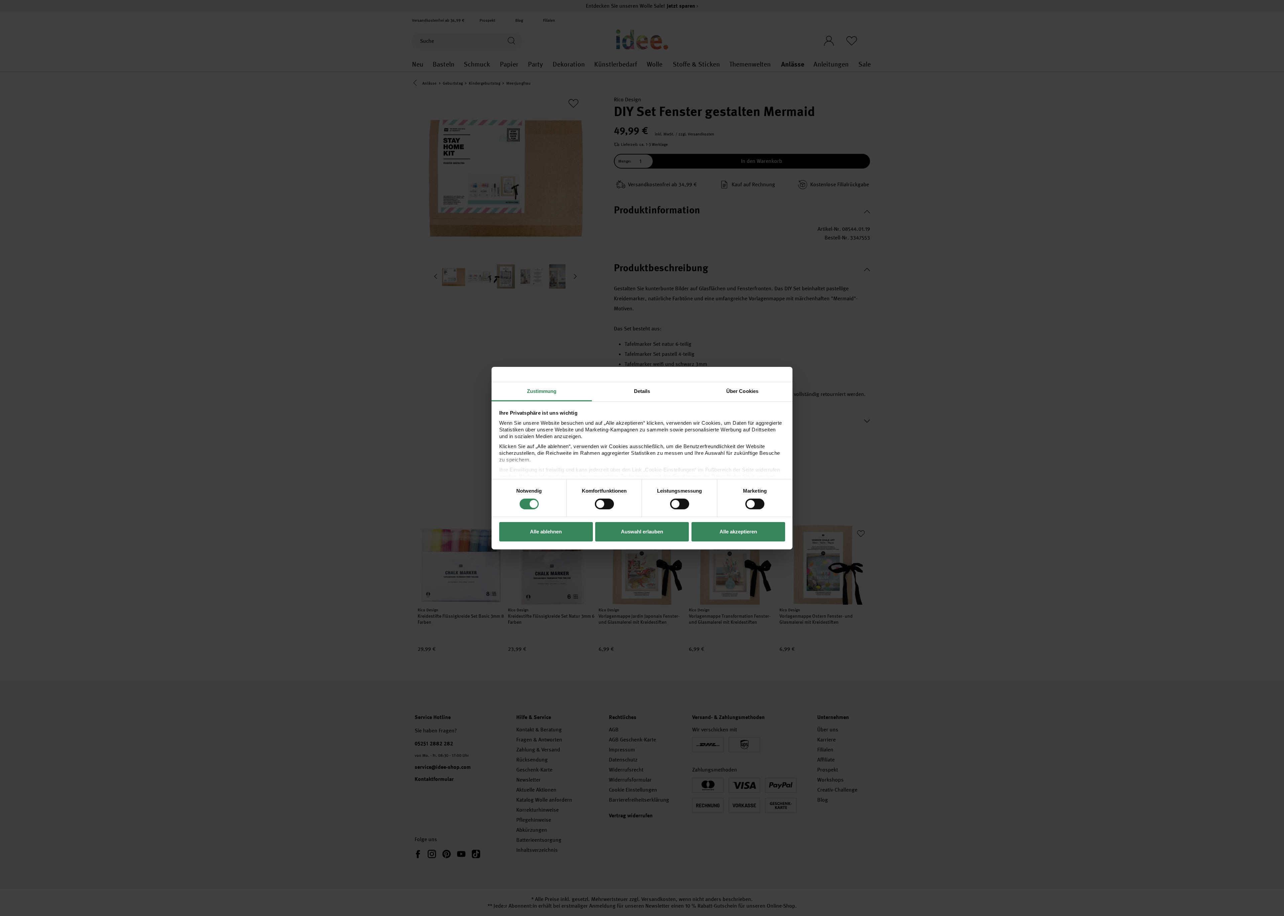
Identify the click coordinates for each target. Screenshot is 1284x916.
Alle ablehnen (546, 531)
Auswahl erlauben (642, 531)
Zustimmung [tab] (542, 391)
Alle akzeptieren (738, 531)
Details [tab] (642, 391)
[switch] (604, 504)
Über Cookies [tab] (742, 391)
